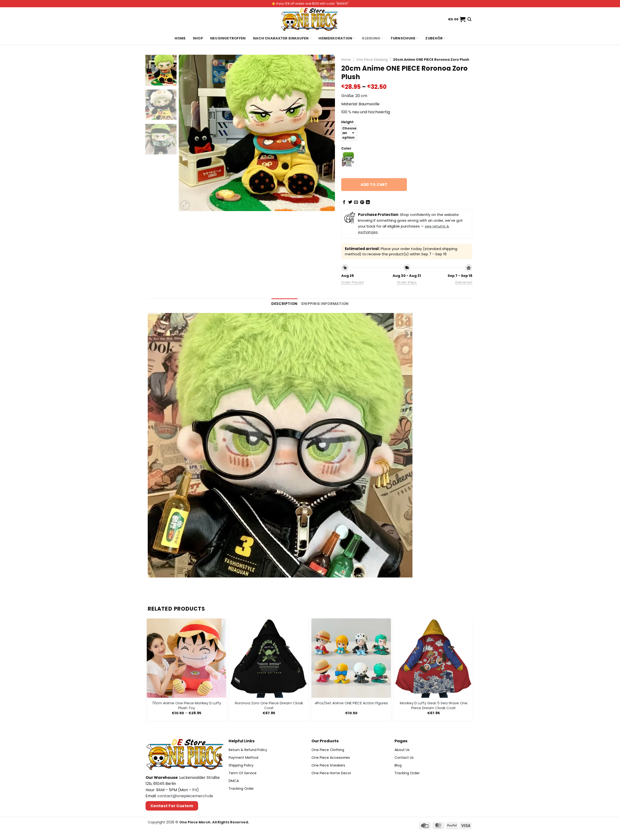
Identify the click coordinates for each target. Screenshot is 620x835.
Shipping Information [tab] (325, 303)
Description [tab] (284, 303)
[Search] (469, 19)
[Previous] (188, 132)
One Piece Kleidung (372, 59)
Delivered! (463, 282)
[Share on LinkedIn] (368, 202)
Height (347, 122)
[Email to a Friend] (356, 202)
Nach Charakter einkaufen (281, 38)
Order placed (352, 282)
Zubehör (434, 38)
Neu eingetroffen (228, 38)
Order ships (407, 282)
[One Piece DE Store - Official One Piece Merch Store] (310, 19)
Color (346, 148)
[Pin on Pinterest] (362, 202)
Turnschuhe (403, 38)
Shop (198, 38)
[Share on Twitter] (350, 202)
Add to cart (374, 184)
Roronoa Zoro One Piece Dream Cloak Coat (269, 705)
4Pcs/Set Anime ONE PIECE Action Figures (351, 703)
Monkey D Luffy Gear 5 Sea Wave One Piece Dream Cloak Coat (433, 705)
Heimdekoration (335, 38)
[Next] (325, 132)
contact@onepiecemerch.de (185, 796)
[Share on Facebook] (344, 202)
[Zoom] (185, 205)
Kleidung (371, 38)
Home (180, 38)
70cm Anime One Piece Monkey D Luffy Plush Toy (186, 705)
